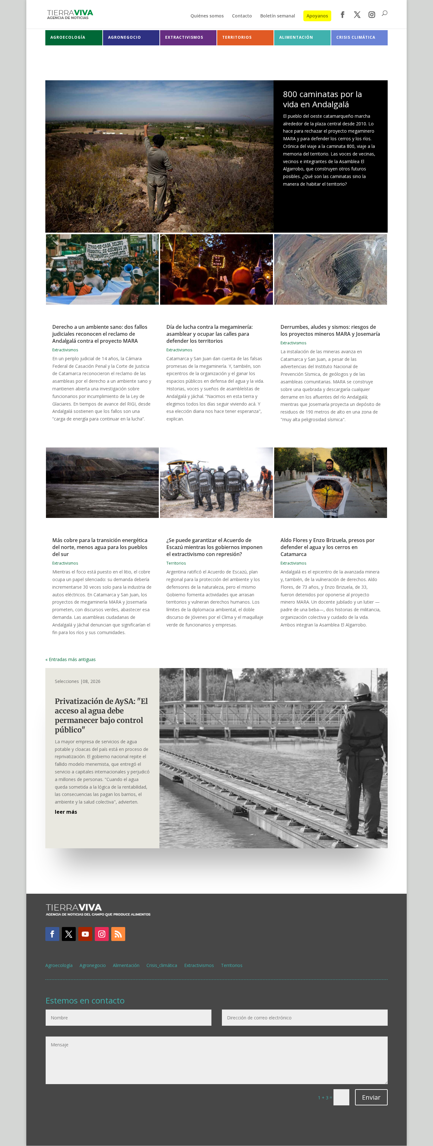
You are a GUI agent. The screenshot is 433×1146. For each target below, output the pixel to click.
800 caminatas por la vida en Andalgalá (322, 98)
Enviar (371, 1097)
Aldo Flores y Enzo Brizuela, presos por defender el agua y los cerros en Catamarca (328, 547)
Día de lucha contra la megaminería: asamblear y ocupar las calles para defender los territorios (209, 333)
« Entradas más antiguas (70, 659)
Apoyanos (317, 16)
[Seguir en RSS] (118, 934)
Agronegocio (93, 965)
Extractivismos (65, 350)
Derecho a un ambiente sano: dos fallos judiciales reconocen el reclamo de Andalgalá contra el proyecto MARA (99, 333)
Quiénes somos (207, 16)
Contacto (242, 16)
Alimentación (126, 965)
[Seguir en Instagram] (102, 934)
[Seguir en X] (69, 934)
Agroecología (59, 965)
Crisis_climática (161, 965)
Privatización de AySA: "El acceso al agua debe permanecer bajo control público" (101, 715)
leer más (66, 811)
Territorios (176, 563)
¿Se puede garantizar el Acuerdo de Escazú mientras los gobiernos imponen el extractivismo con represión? (214, 547)
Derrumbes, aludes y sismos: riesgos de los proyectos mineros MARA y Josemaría (330, 330)
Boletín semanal (277, 16)
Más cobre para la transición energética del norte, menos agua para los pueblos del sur (99, 547)
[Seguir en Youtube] (85, 934)
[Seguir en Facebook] (52, 934)
